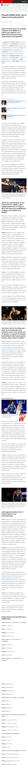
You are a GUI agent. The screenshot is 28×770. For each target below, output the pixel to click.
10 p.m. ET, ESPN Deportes (15, 51)
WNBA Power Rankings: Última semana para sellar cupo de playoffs (16, 101)
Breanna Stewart (11, 542)
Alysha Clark (17, 349)
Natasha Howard (11, 579)
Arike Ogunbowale (11, 572)
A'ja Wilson (4, 347)
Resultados (24, 1)
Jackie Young (11, 347)
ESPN (7, 1)
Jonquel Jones (8, 519)
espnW (9, 417)
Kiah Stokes (10, 349)
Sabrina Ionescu (17, 594)
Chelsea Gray (14, 345)
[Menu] (2, 1)
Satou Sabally (14, 578)
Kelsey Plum (21, 345)
